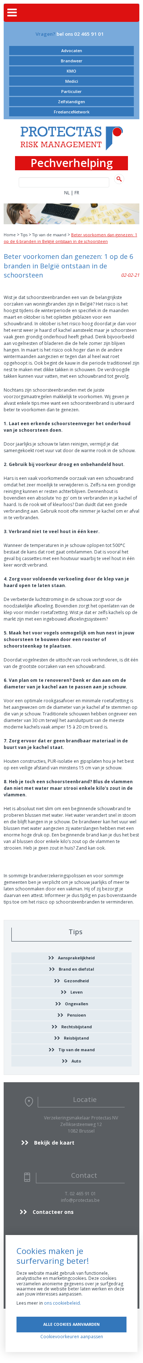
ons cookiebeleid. (62, 1303)
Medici (71, 81)
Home (10, 234)
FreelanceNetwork (71, 111)
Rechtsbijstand (76, 1026)
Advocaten (71, 50)
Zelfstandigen (71, 101)
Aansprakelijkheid (76, 957)
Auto (76, 1061)
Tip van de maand (49, 234)
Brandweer (71, 60)
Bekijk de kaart (54, 1142)
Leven (76, 992)
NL (67, 192)
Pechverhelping (71, 163)
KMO (71, 71)
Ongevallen (76, 1003)
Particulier (71, 91)
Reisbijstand (76, 1038)
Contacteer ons (53, 1211)
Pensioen (76, 1015)
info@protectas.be (80, 1200)
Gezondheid (76, 980)
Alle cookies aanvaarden (71, 1324)
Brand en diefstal (76, 969)
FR (76, 192)
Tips (24, 234)
